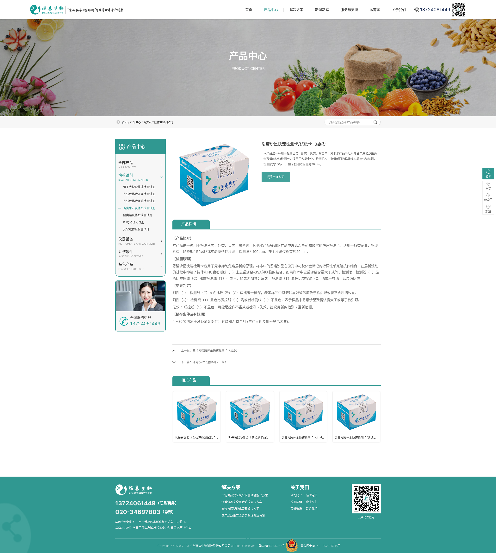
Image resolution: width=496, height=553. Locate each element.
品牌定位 (312, 495)
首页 (248, 10)
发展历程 (296, 502)
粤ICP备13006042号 (271, 546)
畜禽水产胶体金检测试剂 (158, 122)
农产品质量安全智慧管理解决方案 (243, 515)
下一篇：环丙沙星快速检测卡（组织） (205, 362)
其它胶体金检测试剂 (136, 229)
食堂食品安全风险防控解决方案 (241, 502)
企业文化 (312, 502)
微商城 (375, 10)
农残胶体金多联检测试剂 (139, 194)
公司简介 (296, 495)
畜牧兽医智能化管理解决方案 (240, 509)
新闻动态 (322, 10)
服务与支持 (349, 10)
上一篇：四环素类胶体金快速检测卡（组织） (210, 350)
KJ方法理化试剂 (133, 222)
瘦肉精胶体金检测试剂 (137, 215)
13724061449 (135, 503)
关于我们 (399, 10)
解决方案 (296, 10)
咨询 (488, 176)
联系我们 (312, 509)
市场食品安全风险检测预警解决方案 (244, 495)
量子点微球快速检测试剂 (139, 187)
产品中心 (271, 10)
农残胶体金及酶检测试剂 (139, 201)
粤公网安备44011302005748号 (321, 546)
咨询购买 (278, 177)
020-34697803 (137, 511)
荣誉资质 (296, 509)
